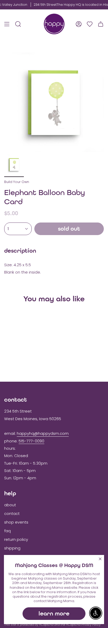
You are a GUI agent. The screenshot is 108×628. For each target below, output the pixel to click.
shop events (16, 522)
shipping (12, 548)
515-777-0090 (31, 441)
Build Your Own (16, 182)
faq (7, 530)
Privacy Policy (91, 625)
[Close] (100, 559)
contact (12, 513)
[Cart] (100, 24)
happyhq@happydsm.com (43, 433)
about (10, 505)
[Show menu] (7, 24)
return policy (16, 539)
